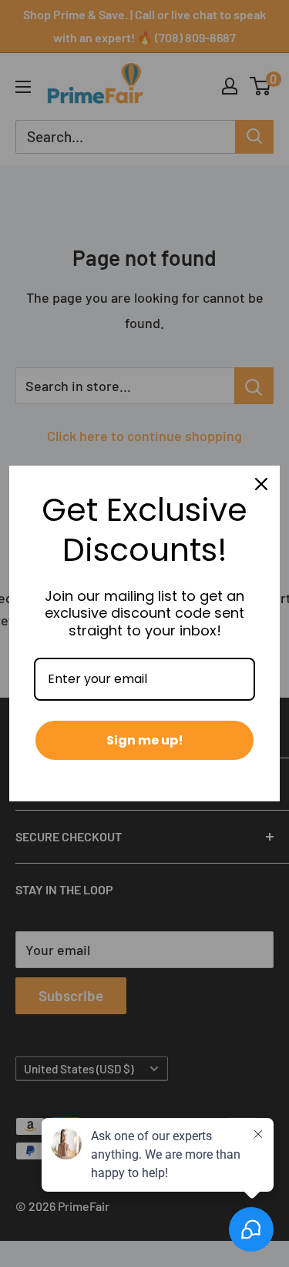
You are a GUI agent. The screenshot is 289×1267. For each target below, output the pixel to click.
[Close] (261, 484)
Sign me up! (144, 740)
